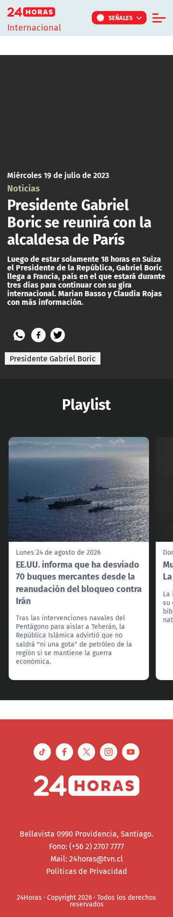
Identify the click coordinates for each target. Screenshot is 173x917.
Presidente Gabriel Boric (53, 358)
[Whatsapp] (19, 335)
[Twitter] (57, 335)
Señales (121, 17)
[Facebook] (38, 335)
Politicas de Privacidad (86, 871)
